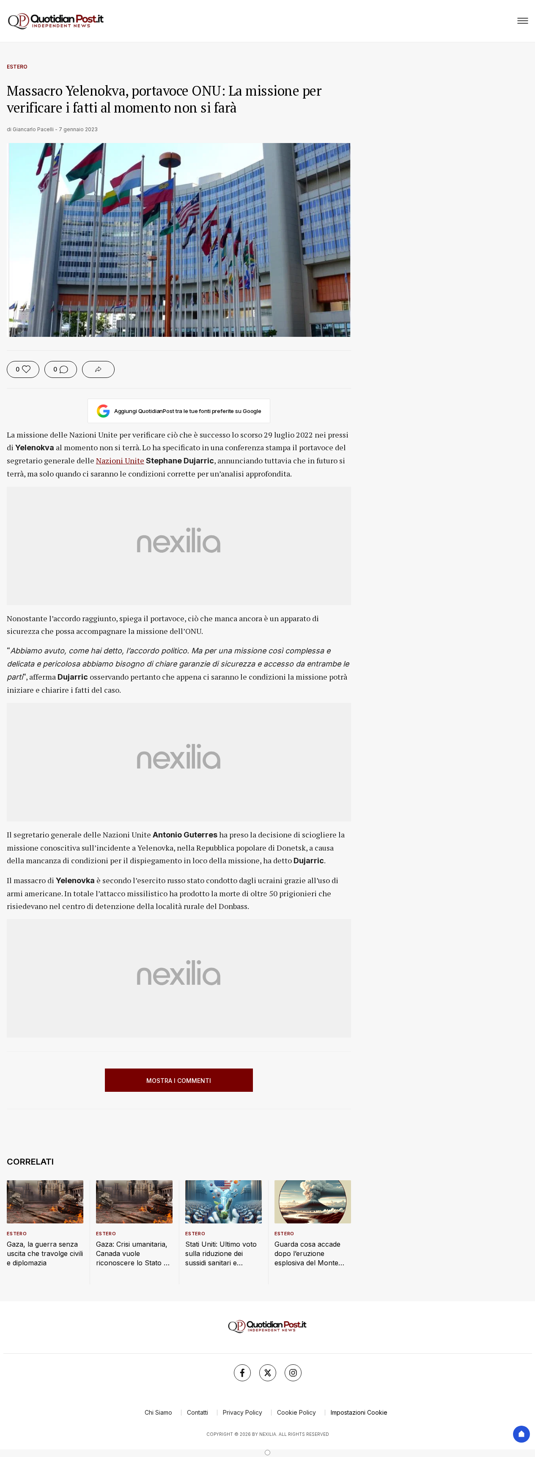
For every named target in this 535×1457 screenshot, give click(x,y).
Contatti (197, 1412)
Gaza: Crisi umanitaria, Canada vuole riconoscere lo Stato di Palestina (132, 1253)
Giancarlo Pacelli (33, 129)
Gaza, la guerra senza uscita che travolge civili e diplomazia (45, 1253)
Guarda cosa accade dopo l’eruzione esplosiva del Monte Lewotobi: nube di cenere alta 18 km (307, 1253)
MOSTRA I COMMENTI (178, 1080)
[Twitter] (267, 1372)
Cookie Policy (296, 1412)
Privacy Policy (242, 1412)
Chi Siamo (158, 1412)
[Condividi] (98, 369)
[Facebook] (242, 1372)
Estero (17, 66)
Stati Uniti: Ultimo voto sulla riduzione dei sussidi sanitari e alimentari (221, 1253)
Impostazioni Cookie (359, 1412)
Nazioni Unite (120, 460)
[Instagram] (293, 1372)
